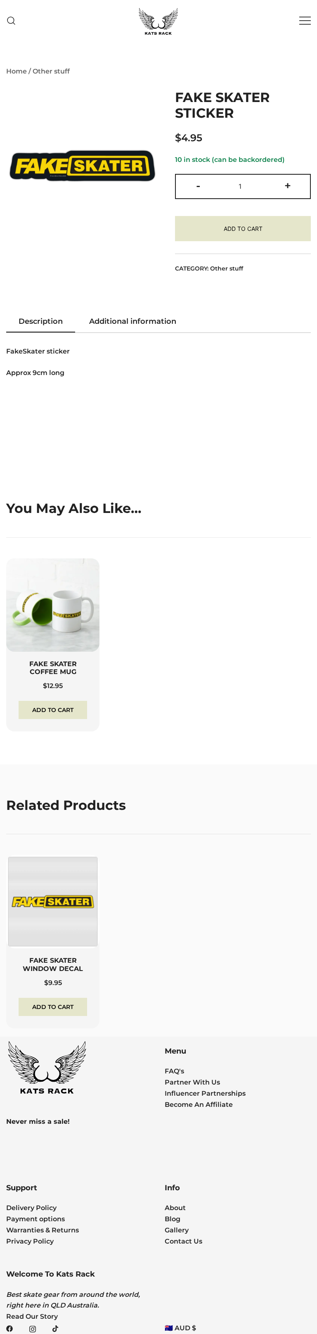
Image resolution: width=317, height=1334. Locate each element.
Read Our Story (32, 1316)
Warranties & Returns (42, 1230)
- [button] (198, 185)
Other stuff (51, 71)
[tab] (40, 321)
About (175, 1208)
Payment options (35, 1219)
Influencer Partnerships (205, 1093)
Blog (172, 1219)
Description (41, 321)
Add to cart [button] (52, 710)
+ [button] (287, 185)
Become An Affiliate (199, 1105)
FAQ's (174, 1071)
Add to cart (243, 228)
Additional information (132, 321)
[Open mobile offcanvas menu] (305, 20)
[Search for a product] (11, 20)
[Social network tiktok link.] (55, 1328)
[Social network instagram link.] (32, 1328)
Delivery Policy (31, 1208)
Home (16, 71)
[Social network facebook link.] (9, 1328)
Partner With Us (192, 1082)
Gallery (177, 1230)
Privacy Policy (30, 1241)
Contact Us (183, 1241)
